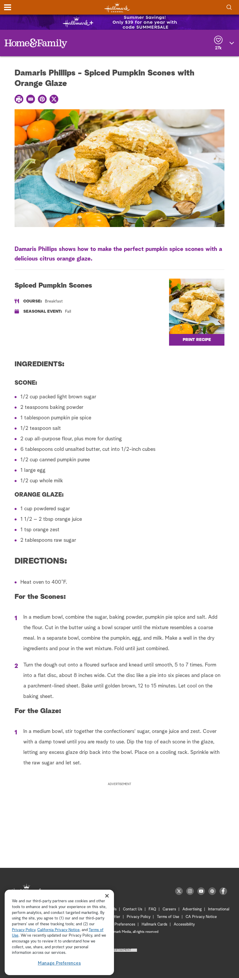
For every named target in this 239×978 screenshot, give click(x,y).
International (218, 909)
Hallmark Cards (154, 924)
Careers (169, 909)
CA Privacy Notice (201, 917)
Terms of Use (168, 917)
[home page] (117, 7)
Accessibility (184, 924)
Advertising (192, 909)
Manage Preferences (59, 963)
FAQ (152, 909)
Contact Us (132, 909)
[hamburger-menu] (7, 7)
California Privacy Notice (58, 930)
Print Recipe (197, 340)
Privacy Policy (138, 917)
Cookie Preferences (118, 924)
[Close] (107, 895)
